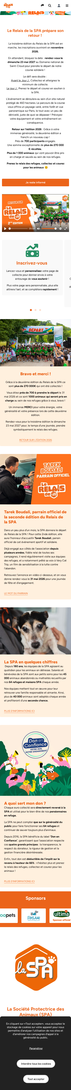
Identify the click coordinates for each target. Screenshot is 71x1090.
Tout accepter (36, 1079)
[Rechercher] (49, 5)
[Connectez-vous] (58, 5)
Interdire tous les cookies (36, 1063)
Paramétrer (36, 1048)
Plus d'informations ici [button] (19, 710)
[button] (67, 5)
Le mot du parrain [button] (16, 593)
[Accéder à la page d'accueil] (8, 5)
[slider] (18, 228)
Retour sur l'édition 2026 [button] (35, 440)
